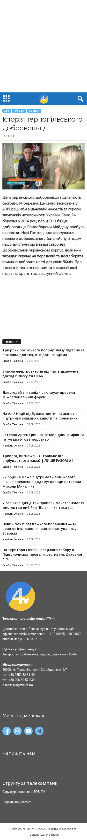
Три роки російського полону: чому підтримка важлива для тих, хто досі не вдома (43, 352)
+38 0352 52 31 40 (21, 675)
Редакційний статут (16, 802)
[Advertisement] (43, 46)
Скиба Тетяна (12, 361)
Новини (34, 110)
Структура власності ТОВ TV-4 (24, 792)
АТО (6, 110)
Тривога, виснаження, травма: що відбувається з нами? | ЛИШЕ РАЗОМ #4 (37, 458)
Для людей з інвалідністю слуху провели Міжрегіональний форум (38, 394)
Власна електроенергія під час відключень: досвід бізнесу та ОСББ (40, 373)
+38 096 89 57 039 (21, 680)
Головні (19, 110)
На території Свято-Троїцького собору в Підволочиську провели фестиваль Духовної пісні (42, 554)
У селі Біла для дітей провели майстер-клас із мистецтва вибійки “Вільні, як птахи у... (43, 505)
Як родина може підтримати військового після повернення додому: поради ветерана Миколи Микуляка (41, 482)
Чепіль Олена (12, 445)
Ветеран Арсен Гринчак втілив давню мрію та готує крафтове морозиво (43, 437)
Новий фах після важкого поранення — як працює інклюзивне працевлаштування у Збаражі (39, 529)
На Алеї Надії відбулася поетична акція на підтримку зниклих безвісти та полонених (40, 415)
